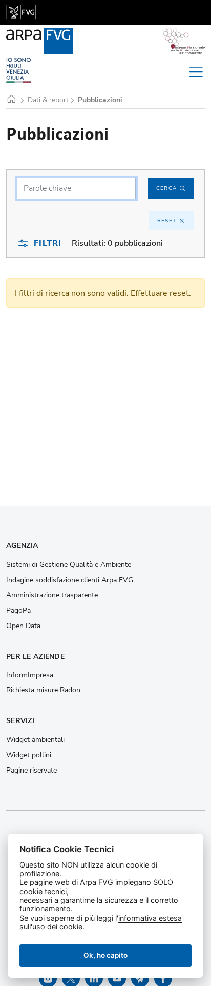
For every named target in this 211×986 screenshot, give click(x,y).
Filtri (47, 243)
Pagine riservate (31, 770)
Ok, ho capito (105, 955)
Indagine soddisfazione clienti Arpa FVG (69, 580)
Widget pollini (28, 755)
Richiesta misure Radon (43, 690)
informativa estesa (150, 917)
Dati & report (48, 100)
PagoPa (18, 611)
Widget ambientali (35, 740)
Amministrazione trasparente (52, 595)
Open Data (23, 626)
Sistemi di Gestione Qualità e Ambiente (68, 565)
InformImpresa (29, 675)
